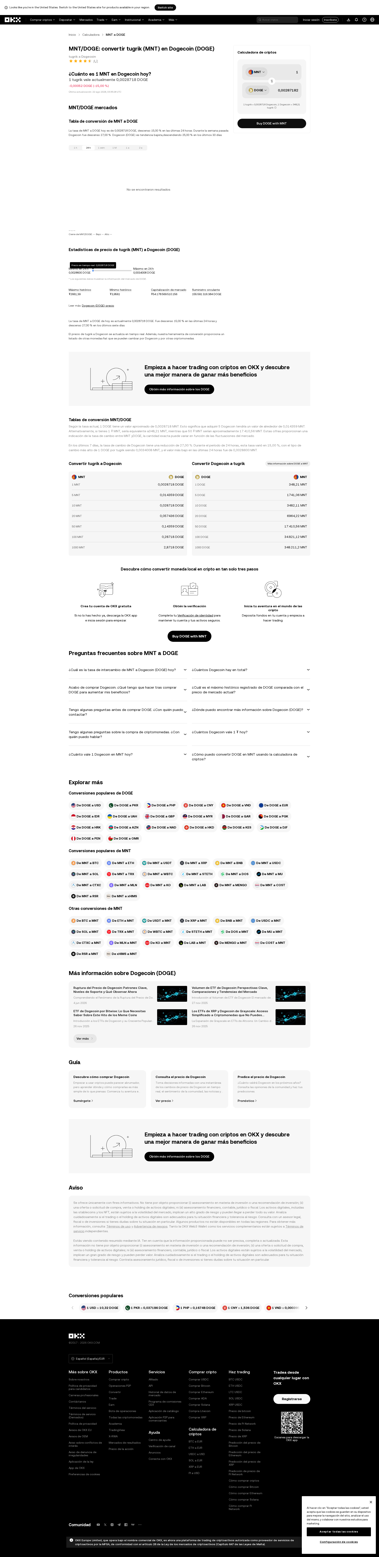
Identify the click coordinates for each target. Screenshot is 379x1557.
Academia (154, 19)
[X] (105, 1524)
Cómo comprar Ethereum (245, 1493)
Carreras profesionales (83, 1395)
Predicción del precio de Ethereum (244, 1454)
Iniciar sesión (311, 19)
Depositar (65, 19)
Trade (100, 19)
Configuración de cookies (339, 1541)
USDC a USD (197, 1454)
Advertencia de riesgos (151, 1226)
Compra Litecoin (199, 1411)
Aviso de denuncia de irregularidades (82, 1454)
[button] (128, 670)
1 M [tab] (115, 147)
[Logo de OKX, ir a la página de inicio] (13, 19)
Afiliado (153, 1379)
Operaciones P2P (120, 1385)
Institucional (133, 19)
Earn (114, 19)
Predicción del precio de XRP (244, 1463)
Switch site (165, 7)
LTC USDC (235, 1392)
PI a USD (194, 1473)
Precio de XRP (238, 1436)
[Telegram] (119, 1524)
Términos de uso (118, 1226)
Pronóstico (246, 1101)
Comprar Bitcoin (199, 1385)
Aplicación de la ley (81, 1461)
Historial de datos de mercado (162, 1393)
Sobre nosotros (79, 1379)
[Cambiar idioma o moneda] (372, 19)
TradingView (117, 1430)
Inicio (72, 35)
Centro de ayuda (160, 1439)
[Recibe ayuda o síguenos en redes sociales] (364, 19)
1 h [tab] (75, 147)
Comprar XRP (197, 1417)
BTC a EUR (195, 1441)
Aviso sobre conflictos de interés (85, 1444)
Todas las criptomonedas (125, 1417)
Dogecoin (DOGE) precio (98, 305)
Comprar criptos (41, 19)
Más (171, 19)
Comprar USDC (199, 1379)
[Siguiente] (306, 1308)
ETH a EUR (195, 1447)
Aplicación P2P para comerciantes (161, 1419)
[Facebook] (126, 1524)
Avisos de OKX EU (80, 1430)
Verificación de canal (162, 1446)
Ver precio (163, 1101)
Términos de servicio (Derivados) (82, 1416)
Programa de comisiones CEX (165, 1403)
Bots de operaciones (122, 1411)
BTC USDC (235, 1379)
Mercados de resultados (125, 1442)
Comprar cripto (119, 1379)
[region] (339, 1525)
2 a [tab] (140, 147)
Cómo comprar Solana (244, 1499)
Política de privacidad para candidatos (83, 1387)
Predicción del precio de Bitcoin (244, 1444)
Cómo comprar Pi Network (240, 1507)
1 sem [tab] (101, 147)
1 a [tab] (127, 147)
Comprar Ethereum (201, 1392)
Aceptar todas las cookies (339, 1531)
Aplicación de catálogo (164, 1411)
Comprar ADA (198, 1398)
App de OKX (77, 1467)
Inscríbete (330, 19)
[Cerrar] (371, 1502)
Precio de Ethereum (241, 1417)
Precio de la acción (121, 1449)
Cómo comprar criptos (244, 1480)
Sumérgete (82, 1101)
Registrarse (292, 1399)
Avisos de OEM (78, 1436)
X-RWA (113, 1436)
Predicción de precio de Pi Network (244, 1472)
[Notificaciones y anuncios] (356, 19)
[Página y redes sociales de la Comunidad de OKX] (140, 1524)
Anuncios (154, 1452)
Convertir (115, 1392)
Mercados (86, 19)
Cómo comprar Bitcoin (244, 1486)
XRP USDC (235, 1404)
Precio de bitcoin (240, 1411)
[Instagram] (112, 1524)
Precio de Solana (240, 1430)
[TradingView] (133, 1524)
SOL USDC (235, 1398)
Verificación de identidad (195, 615)
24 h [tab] (88, 147)
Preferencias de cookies (84, 1474)
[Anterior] (73, 1308)
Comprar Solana (199, 1404)
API (151, 1385)
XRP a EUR (195, 1466)
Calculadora (90, 35)
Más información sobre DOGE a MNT (288, 463)
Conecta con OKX (160, 1458)
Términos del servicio (82, 1407)
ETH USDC (235, 1385)
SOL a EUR (195, 1460)
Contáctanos (77, 1401)
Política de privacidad (83, 1423)
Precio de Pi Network (242, 1423)
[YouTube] (98, 1524)
